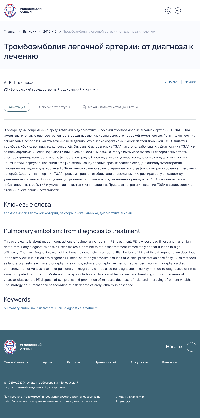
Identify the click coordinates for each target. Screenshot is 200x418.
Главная (10, 31)
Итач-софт (123, 401)
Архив (48, 362)
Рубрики (73, 362)
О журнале (139, 362)
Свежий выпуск (16, 362)
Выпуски (29, 31)
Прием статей (106, 362)
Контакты (169, 362)
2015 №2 (50, 31)
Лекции (190, 82)
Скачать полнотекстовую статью (112, 107)
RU (177, 10)
